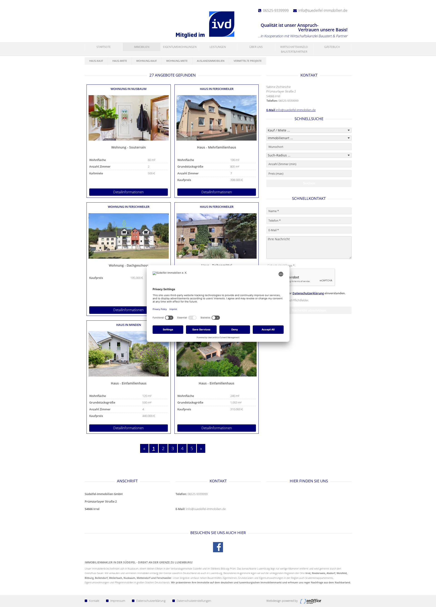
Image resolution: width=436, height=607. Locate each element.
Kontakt (94, 601)
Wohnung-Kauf (146, 60)
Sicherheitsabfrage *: (281, 265)
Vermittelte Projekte (248, 60)
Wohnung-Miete (177, 60)
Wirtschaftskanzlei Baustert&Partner (294, 49)
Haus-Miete (119, 60)
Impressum (117, 601)
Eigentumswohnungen (180, 47)
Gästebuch (332, 47)
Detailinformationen (128, 192)
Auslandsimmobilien (210, 60)
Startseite (104, 47)
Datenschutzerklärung (308, 293)
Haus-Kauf (96, 60)
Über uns (256, 47)
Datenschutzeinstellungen (194, 601)
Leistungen (218, 47)
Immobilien (141, 47)
